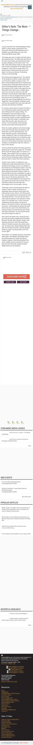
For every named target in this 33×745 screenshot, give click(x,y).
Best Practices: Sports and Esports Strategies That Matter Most (15, 440)
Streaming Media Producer (8, 736)
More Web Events (26, 497)
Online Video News (6, 706)
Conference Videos (6, 695)
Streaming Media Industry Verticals (10, 701)
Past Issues (23, 282)
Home (2, 690)
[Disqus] (16, 312)
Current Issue (10, 282)
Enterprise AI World (6, 722)
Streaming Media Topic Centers (9, 699)
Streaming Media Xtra (6, 698)
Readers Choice (5, 704)
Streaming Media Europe (7, 734)
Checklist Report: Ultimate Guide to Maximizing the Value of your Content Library (15, 619)
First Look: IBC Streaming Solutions (11, 482)
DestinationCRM (5, 721)
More (29, 446)
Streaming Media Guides (7, 702)
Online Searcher (5, 730)
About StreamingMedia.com (8, 709)
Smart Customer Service (7, 731)
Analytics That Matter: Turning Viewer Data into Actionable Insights (14, 489)
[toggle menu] (30, 7)
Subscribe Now (15, 276)
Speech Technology (6, 733)
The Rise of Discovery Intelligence (18, 613)
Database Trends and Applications (10, 719)
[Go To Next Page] (29, 26)
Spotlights (4, 708)
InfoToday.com (5, 725)
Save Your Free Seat (15, 8)
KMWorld (3, 728)
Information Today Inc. (7, 663)
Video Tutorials (5, 696)
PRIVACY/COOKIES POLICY (8, 681)
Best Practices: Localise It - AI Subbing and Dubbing (16, 433)
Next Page (25, 252)
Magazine (4, 692)
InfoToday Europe (6, 727)
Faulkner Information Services (9, 724)
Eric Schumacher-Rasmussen (9, 17)
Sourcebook (4, 705)
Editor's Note (3, 20)
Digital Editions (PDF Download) (10, 693)
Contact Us (4, 711)
